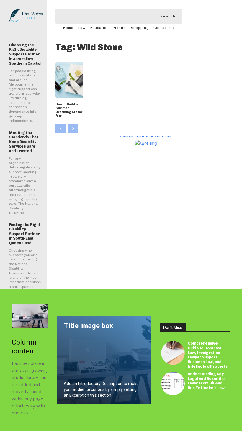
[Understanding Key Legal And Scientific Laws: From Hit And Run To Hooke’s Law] (173, 383)
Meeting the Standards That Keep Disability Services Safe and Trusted (23, 141)
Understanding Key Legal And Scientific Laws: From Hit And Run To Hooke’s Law (206, 381)
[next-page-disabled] (73, 128)
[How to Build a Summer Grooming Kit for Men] (69, 80)
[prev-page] (60, 128)
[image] (30, 316)
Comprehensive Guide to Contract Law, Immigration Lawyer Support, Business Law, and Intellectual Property (208, 354)
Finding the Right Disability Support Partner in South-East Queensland (24, 233)
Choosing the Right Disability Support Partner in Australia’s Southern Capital (24, 54)
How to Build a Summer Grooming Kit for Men (68, 110)
